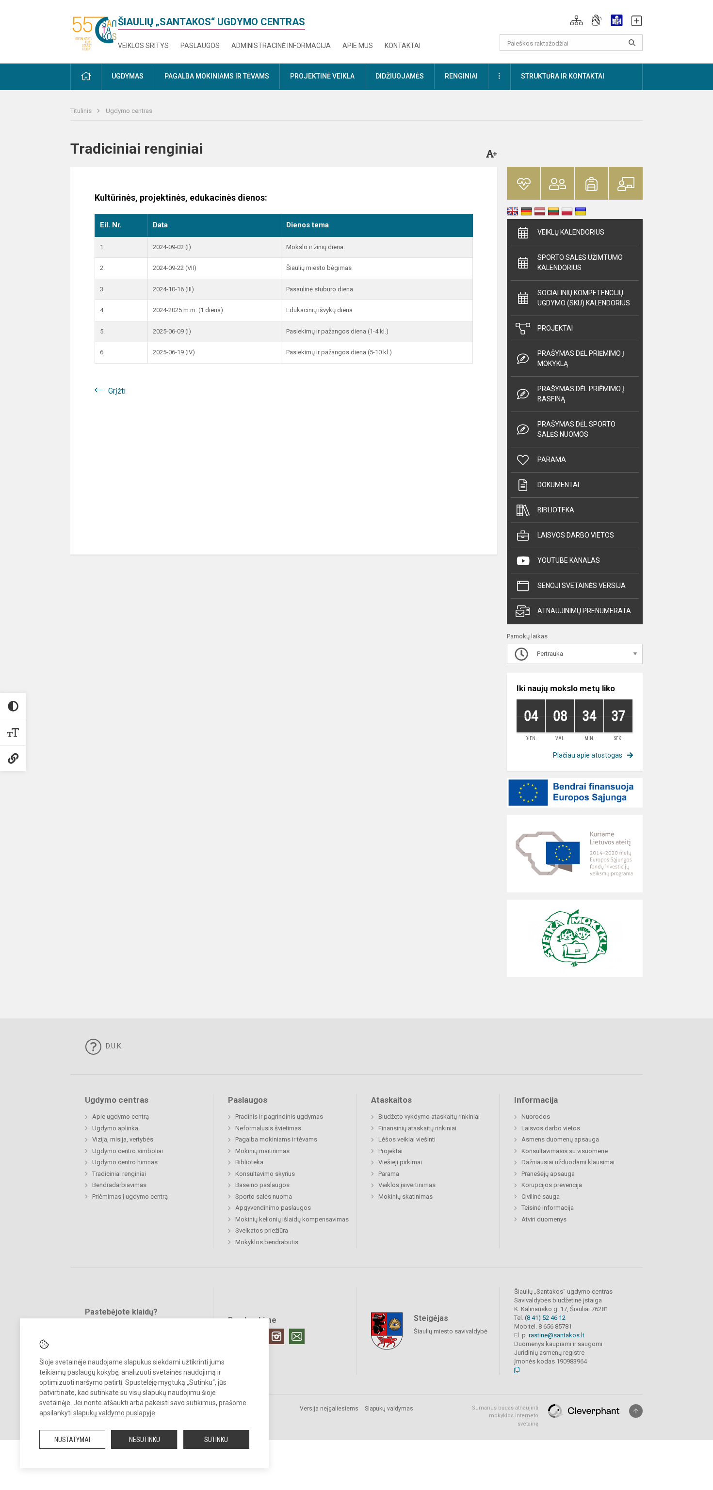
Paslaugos (200, 45)
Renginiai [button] (461, 76)
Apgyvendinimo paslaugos (273, 1207)
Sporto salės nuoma (263, 1196)
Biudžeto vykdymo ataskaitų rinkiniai (429, 1116)
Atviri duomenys (544, 1219)
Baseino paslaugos (262, 1185)
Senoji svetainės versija (581, 585)
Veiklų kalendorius (570, 232)
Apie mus (357, 45)
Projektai (555, 328)
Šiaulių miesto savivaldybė (450, 1330)
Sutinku (216, 1439)
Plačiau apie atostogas (587, 755)
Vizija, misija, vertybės (122, 1139)
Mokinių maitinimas (262, 1151)
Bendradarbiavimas (119, 1185)
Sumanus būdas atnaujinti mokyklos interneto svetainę (505, 1416)
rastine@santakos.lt (556, 1335)
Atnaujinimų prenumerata (584, 611)
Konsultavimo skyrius (265, 1173)
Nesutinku (144, 1439)
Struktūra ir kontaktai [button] (562, 76)
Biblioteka (555, 510)
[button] (576, 20)
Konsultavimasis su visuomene (564, 1151)
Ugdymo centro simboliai (127, 1151)
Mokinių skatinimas (405, 1196)
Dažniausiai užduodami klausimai (568, 1162)
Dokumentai (558, 485)
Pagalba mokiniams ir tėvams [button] (216, 76)
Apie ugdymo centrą (120, 1116)
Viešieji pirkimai (400, 1162)
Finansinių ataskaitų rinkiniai (417, 1128)
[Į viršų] (636, 1411)
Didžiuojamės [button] (399, 76)
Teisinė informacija (547, 1207)
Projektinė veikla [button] (322, 76)
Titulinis (81, 110)
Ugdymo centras (129, 110)
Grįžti (117, 391)
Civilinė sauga (540, 1196)
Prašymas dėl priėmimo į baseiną (580, 394)
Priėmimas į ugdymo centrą (130, 1196)
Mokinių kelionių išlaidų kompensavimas (292, 1219)
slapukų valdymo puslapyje (114, 1413)
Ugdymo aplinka (115, 1128)
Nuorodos (535, 1116)
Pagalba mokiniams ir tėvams (276, 1139)
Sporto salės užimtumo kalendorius (580, 262)
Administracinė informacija (281, 45)
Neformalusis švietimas (268, 1128)
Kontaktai (403, 45)
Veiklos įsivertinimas (407, 1185)
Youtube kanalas (568, 560)
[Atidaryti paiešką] (632, 42)
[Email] (297, 1336)
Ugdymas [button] (128, 76)
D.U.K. (113, 1046)
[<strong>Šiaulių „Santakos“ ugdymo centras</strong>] (94, 29)
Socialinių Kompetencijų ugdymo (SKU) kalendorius (583, 298)
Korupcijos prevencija (551, 1185)
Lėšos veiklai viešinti (407, 1139)
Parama (551, 459)
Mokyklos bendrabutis (266, 1242)
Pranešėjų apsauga (548, 1173)
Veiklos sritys (143, 45)
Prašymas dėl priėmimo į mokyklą (580, 358)
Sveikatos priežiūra (261, 1230)
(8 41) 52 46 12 (545, 1317)
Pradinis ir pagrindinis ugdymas (279, 1116)
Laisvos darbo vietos (575, 535)
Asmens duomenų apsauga (560, 1139)
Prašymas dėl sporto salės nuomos (576, 429)
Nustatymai (72, 1439)
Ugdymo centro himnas (125, 1162)
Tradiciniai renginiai (119, 1173)
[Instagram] (276, 1336)
